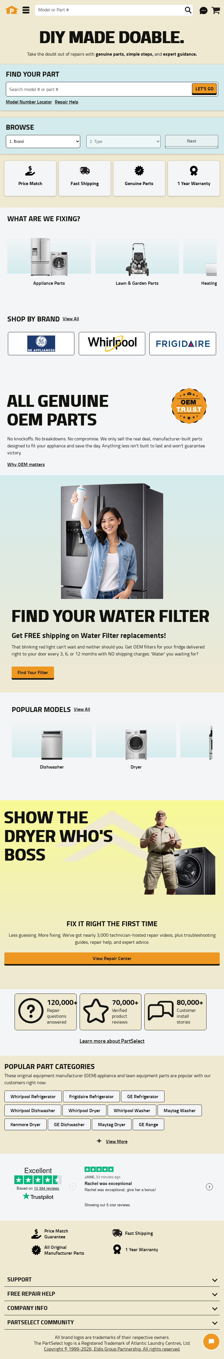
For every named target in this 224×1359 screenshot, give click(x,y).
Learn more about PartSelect (112, 1040)
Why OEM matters (26, 464)
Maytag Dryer (111, 1124)
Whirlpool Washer (132, 1110)
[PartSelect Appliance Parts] (11, 10)
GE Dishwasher (69, 1124)
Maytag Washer (180, 1110)
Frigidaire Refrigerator (91, 1096)
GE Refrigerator (142, 1096)
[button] (112, 1140)
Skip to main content (112, 46)
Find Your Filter (33, 672)
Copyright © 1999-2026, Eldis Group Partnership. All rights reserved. (112, 1349)
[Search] (188, 10)
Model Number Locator (29, 102)
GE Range (148, 1124)
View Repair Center (112, 958)
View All (71, 318)
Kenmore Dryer (25, 1124)
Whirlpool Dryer (84, 1110)
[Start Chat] (211, 1342)
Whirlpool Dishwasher (32, 1110)
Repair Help (66, 102)
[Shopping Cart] (216, 10)
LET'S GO (204, 88)
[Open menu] (26, 10)
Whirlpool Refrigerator (33, 1096)
